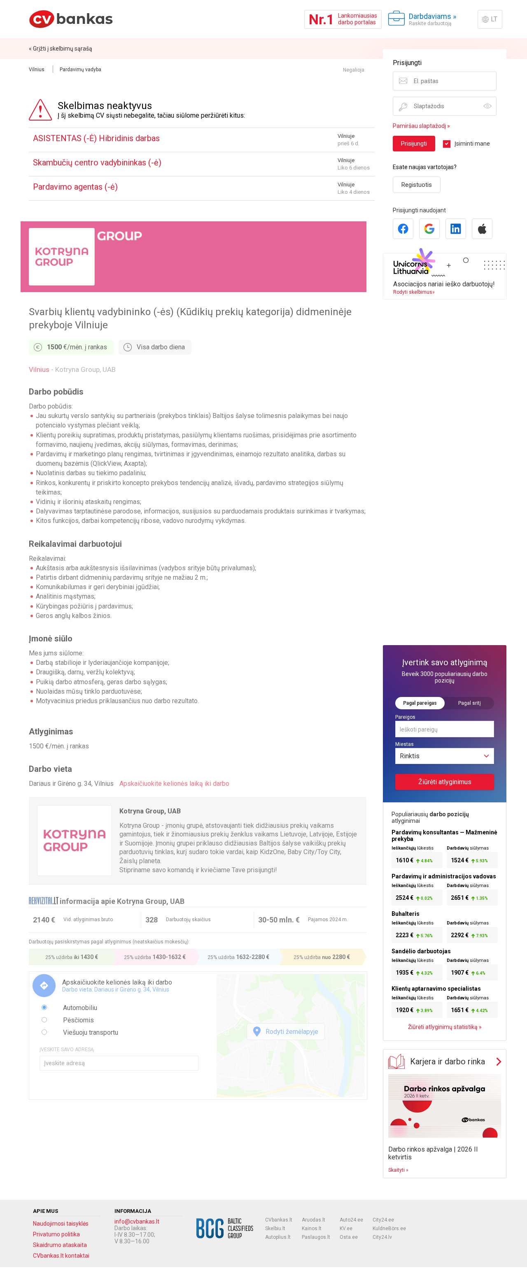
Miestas (404, 744)
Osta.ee (349, 1237)
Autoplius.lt (278, 1237)
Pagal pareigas (420, 703)
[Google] (429, 228)
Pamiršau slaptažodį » (421, 126)
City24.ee (383, 1220)
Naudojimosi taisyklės (61, 1223)
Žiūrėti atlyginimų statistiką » (445, 1027)
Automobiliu (79, 1008)
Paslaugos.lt (316, 1237)
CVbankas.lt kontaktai (61, 1255)
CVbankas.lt (278, 1220)
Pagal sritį (469, 703)
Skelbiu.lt (275, 1228)
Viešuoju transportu (89, 1032)
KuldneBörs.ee (389, 1228)
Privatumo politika (56, 1234)
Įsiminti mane (472, 143)
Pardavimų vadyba (80, 69)
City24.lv (382, 1237)
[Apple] (482, 228)
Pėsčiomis (77, 1020)
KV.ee (346, 1228)
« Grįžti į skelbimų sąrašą (60, 48)
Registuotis (416, 184)
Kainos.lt (312, 1228)
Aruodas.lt (313, 1220)
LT (494, 19)
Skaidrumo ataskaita (60, 1245)
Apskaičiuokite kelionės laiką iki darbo (174, 783)
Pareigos (405, 717)
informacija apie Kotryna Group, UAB (122, 901)
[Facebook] (403, 228)
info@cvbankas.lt (136, 1221)
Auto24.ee (351, 1220)
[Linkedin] (455, 228)
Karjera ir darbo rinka (447, 1061)
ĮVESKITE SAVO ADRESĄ (67, 1049)
